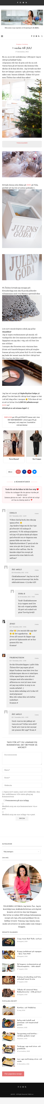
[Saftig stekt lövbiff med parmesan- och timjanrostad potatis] (8, 1023)
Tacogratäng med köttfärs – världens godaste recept (27, 1035)
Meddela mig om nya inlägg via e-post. (18, 814)
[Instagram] (20, 2)
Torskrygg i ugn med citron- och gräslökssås (29, 1048)
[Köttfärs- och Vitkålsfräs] (8, 1011)
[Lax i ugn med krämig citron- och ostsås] (8, 1062)
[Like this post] (19, 472)
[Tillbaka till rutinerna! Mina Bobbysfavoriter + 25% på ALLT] (8, 993)
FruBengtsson (17, 658)
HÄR (4, 405)
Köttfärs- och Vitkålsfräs (26, 1008)
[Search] (42, 36)
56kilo (20, 906)
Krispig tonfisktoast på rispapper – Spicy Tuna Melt (29, 953)
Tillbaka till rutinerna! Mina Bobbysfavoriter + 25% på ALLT (29, 991)
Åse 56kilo (17, 570)
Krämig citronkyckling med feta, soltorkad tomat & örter (29, 978)
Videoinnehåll (22, 143)
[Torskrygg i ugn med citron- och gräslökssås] (8, 1049)
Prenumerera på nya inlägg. (17, 800)
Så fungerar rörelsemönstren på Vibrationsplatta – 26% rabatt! (29, 965)
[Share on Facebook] (24, 472)
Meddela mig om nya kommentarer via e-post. (20, 807)
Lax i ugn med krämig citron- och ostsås (29, 1060)
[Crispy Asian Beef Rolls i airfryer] (8, 942)
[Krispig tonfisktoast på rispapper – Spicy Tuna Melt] (8, 955)
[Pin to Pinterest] (29, 472)
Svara (37, 513)
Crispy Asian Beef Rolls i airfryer (29, 939)
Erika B (13, 513)
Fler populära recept (13, 1074)
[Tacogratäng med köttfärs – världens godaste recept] (8, 1037)
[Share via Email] (34, 472)
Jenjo (12, 624)
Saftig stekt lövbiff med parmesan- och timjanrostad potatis (27, 1023)
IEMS (28, 185)
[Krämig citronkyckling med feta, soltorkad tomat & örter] (8, 980)
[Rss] (26, 2)
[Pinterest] (23, 2)
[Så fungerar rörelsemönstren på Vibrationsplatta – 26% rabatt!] (8, 967)
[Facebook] (17, 2)
